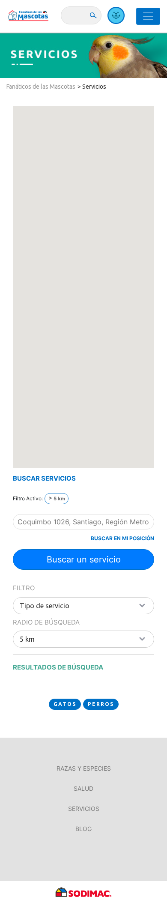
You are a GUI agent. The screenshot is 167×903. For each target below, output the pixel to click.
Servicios (94, 86)
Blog (83, 828)
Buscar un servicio (84, 559)
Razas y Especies (84, 768)
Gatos (65, 704)
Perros (101, 704)
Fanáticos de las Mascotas (40, 86)
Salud (83, 788)
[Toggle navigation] (148, 16)
